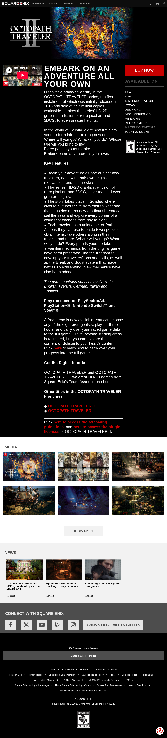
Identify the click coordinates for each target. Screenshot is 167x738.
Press (113, 674)
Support (84, 669)
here (57, 348)
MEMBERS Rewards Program (104, 680)
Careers (69, 669)
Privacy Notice (35, 674)
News (114, 669)
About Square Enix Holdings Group (73, 685)
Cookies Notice (129, 674)
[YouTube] (42, 625)
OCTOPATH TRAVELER (69, 410)
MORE (83, 3)
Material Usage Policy (92, 674)
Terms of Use (15, 674)
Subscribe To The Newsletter (113, 624)
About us (54, 669)
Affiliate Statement (73, 680)
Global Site (99, 669)
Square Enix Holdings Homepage (32, 685)
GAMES (36, 3)
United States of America (83, 655)
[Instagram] (73, 625)
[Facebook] (10, 625)
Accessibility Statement (46, 680)
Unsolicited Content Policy (62, 674)
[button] (144, 70)
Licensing (148, 674)
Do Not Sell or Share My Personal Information (83, 690)
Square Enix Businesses (109, 685)
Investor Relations (137, 685)
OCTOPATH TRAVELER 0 (71, 406)
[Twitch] (57, 625)
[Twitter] (26, 625)
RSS (128, 680)
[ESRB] (83, 719)
